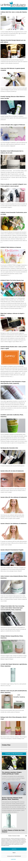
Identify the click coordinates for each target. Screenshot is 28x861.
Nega (14, 852)
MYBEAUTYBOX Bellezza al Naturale (11, 247)
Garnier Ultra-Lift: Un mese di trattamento (12, 471)
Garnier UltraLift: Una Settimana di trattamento (14, 523)
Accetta (14, 849)
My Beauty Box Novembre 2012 (9, 448)
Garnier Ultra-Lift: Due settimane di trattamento (14, 497)
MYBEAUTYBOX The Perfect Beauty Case (12, 280)
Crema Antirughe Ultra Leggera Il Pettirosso (13, 124)
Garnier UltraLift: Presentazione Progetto (12, 550)
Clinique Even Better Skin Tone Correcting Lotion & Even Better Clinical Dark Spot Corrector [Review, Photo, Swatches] (12, 607)
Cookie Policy (13, 859)
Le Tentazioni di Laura (14, 4)
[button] (26, 835)
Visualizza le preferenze (14, 856)
